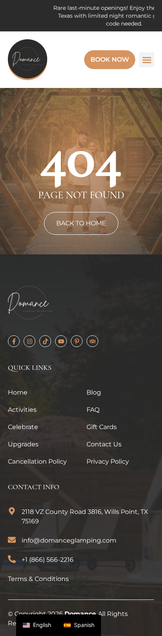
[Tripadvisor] (92, 341)
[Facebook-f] (14, 341)
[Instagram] (29, 341)
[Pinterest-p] (77, 341)
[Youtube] (61, 341)
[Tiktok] (45, 341)
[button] (146, 59)
